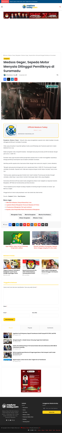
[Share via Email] (42, 224)
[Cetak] (46, 224)
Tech (54, 430)
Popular (30, 328)
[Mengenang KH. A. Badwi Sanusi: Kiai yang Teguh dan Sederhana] (7, 341)
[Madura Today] (31, 6)
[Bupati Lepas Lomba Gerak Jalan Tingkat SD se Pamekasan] (7, 361)
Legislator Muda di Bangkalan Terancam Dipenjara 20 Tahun (22, 205)
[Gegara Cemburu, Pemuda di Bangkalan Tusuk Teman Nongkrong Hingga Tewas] (11, 264)
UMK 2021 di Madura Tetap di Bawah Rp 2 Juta (18, 202)
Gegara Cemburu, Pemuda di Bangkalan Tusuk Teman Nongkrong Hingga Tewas (11, 272)
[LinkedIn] (12, 79)
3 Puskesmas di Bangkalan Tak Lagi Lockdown (19, 207)
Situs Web (34, 312)
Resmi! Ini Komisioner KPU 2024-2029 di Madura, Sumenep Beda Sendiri (30, 272)
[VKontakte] (31, 224)
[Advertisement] (31, 23)
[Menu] (2, 7)
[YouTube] (10, 420)
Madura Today (11, 55)
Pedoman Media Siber (28, 417)
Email (5, 312)
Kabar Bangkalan (25, 218)
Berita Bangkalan (31, 214)
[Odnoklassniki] (35, 224)
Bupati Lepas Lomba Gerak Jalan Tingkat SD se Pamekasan (24, 1)
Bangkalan (18, 55)
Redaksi (24, 419)
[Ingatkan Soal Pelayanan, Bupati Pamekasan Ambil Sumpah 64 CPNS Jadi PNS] (7, 335)
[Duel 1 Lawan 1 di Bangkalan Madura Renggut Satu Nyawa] (50, 264)
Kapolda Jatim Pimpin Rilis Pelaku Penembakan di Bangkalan (23, 209)
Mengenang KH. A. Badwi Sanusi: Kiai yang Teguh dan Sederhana (30, 340)
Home (5, 55)
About (43, 430)
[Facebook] (5, 79)
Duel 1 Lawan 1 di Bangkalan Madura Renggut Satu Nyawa (50, 271)
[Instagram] (12, 420)
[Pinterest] (15, 79)
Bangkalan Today (17, 214)
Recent (11, 328)
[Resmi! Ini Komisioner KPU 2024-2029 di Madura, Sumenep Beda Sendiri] (31, 264)
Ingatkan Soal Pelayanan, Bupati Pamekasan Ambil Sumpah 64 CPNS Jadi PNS (34, 333)
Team (47, 430)
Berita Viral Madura (45, 214)
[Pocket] (39, 224)
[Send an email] (16, 75)
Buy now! (58, 430)
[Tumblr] (21, 224)
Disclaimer (25, 407)
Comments (50, 328)
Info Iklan (25, 412)
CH (39, 427)
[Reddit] (28, 224)
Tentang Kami (26, 421)
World (50, 430)
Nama (5, 306)
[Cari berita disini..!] (60, 7)
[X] (8, 79)
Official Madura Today (11, 75)
